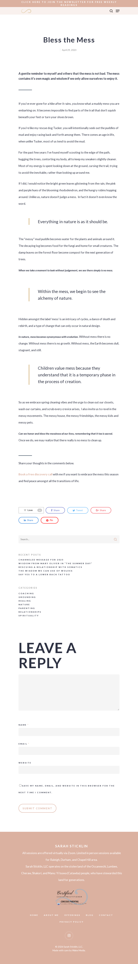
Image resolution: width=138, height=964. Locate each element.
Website (25, 762)
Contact (106, 915)
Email (24, 744)
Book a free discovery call (35, 474)
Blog (89, 915)
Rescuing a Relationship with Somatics (50, 567)
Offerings (72, 915)
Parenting (27, 608)
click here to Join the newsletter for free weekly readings (69, 3)
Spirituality (29, 615)
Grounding (27, 597)
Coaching (26, 593)
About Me (51, 915)
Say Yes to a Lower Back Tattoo (44, 574)
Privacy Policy (72, 922)
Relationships (30, 612)
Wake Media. (78, 950)
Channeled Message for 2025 (41, 560)
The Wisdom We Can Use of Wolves (46, 571)
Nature (24, 604)
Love (34, 510)
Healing (25, 601)
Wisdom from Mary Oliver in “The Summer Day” (55, 563)
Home (34, 915)
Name (24, 725)
